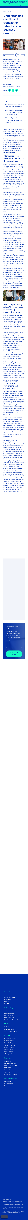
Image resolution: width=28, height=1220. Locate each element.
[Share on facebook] (9, 90)
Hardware (6, 1101)
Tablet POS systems (9, 1045)
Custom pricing (8, 1011)
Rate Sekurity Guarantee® (11, 1020)
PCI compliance (8, 1083)
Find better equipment (10, 1029)
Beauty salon (7, 1095)
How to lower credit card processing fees (12, 1204)
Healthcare (7, 1103)
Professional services (9, 1112)
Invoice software (8, 1051)
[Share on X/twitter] (13, 90)
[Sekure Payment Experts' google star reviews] (8, 1139)
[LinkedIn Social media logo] (17, 1166)
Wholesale (6, 1119)
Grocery (6, 1099)
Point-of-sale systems (10, 1043)
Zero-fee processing (9, 1013)
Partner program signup (10, 1074)
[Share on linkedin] (16, 90)
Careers (6, 1001)
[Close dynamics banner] (26, 1)
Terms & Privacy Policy (13, 1212)
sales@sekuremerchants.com (10, 1187)
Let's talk (6, 1004)
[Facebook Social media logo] (13, 1166)
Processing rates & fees (9, 54)
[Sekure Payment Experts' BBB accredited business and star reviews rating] (14, 1151)
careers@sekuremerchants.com (10, 1191)
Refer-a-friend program (10, 1065)
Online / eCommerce (9, 1110)
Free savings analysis (10, 1063)
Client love (7, 1072)
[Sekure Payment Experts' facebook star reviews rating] (19, 1139)
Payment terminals (9, 1047)
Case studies (14, 965)
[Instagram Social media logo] (22, 1166)
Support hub (7, 1061)
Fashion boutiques (8, 1097)
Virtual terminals (8, 1049)
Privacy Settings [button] (4, 1216)
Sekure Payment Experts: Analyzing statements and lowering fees (14, 120)
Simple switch (8, 1086)
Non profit (6, 1106)
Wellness (6, 1121)
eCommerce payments (10, 1038)
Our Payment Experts (10, 997)
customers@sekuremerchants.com (11, 1189)
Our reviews (7, 999)
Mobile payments (9, 1040)
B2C (18, 54)
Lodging (6, 1108)
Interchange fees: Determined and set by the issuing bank (15, 105)
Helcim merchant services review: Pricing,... (12, 1201)
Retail (5, 1117)
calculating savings (17, 395)
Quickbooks (7, 1088)
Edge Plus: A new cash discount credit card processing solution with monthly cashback (12, 836)
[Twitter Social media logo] (8, 1166)
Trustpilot (14, 1131)
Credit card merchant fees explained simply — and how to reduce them (13, 771)
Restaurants (7, 1114)
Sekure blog (7, 1067)
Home (4, 11)
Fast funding (7, 1081)
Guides (12, 949)
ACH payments (8, 1054)
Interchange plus (8, 1015)
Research (13, 957)
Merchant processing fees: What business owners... (12, 1208)
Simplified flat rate (9, 1017)
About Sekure (8, 995)
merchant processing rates (14, 332)
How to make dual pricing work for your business (12, 706)
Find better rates (8, 1027)
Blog (9, 11)
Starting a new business (10, 1031)
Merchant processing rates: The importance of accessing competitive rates (15, 112)
